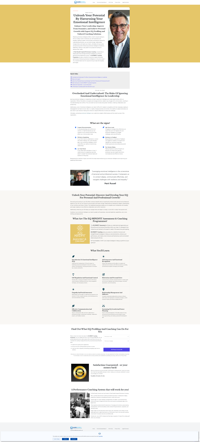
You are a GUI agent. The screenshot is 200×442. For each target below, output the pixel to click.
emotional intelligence (86, 113)
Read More (101, 436)
